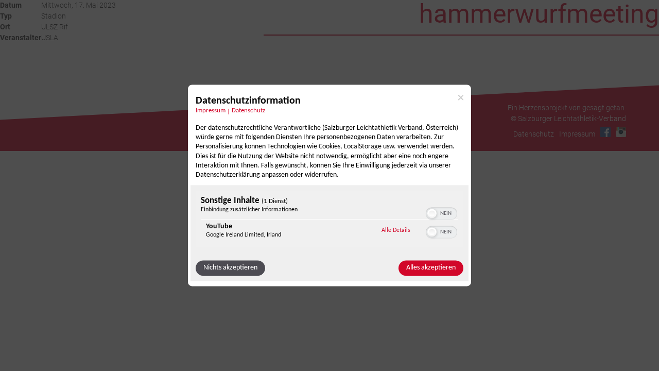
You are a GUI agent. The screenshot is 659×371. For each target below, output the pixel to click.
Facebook (605, 132)
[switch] (441, 213)
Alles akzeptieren (431, 268)
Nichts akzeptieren (230, 268)
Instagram (621, 132)
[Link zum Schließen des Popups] (460, 97)
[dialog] (329, 185)
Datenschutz (248, 111)
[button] (432, 213)
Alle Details (395, 230)
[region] (329, 220)
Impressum (211, 111)
